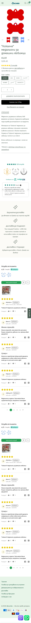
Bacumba (9, 606)
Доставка (4, 590)
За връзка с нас (6, 597)
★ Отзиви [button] (29, 313)
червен (5, 78)
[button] (2, 3)
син (11, 78)
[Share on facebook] (25, 311)
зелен (18, 78)
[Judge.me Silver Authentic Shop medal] (23, 171)
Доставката (19, 68)
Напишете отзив (11, 282)
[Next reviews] (28, 190)
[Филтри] (23, 282)
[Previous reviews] (3, 190)
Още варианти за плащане (15, 107)
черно (12, 83)
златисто (20, 82)
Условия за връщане (7, 593)
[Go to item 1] (6, 290)
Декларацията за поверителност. (12, 587)
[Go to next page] (23, 410)
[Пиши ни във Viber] (20, 617)
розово (25, 78)
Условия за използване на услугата (12, 584)
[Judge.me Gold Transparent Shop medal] (7, 171)
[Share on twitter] (29, 338)
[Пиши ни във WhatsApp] (26, 617)
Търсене (4, 581)
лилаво (5, 82)
